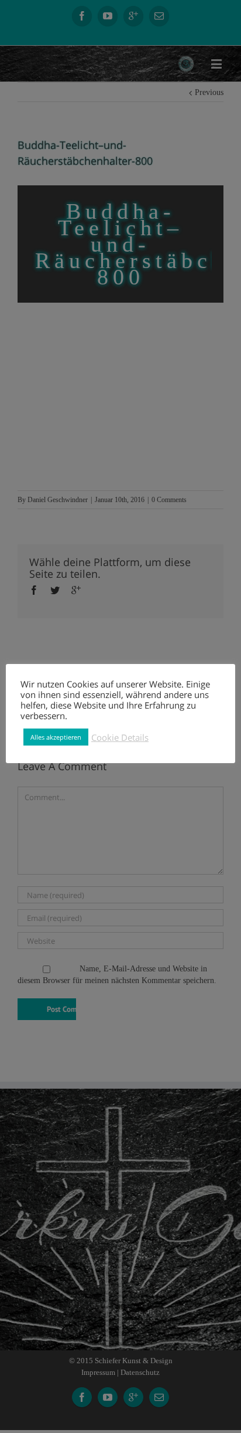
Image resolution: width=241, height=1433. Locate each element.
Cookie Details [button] (120, 737)
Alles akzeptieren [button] (55, 737)
